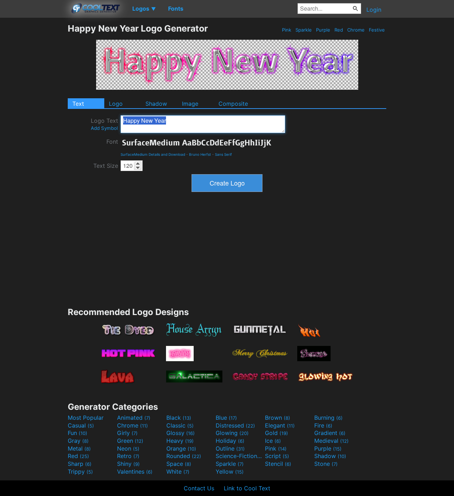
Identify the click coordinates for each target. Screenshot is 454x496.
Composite (233, 103)
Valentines (135, 471)
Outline (230, 448)
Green (130, 440)
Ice (273, 440)
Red (338, 30)
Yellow (230, 471)
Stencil (278, 463)
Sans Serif (223, 154)
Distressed (235, 425)
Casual (81, 425)
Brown (277, 417)
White (177, 471)
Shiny (128, 463)
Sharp (80, 463)
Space (178, 463)
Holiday (230, 440)
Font (112, 141)
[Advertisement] (33, 129)
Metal (79, 448)
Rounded (183, 455)
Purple (323, 30)
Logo (116, 103)
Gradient (329, 432)
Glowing (232, 432)
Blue (226, 417)
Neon (128, 448)
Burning (328, 417)
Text (78, 103)
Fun (77, 432)
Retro (128, 455)
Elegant (280, 425)
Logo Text (104, 124)
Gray (78, 440)
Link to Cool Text (247, 488)
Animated (133, 417)
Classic (180, 425)
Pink (287, 30)
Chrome (356, 30)
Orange (181, 448)
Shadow (156, 103)
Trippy (80, 471)
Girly (127, 432)
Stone (326, 463)
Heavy (180, 440)
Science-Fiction (239, 455)
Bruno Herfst (200, 154)
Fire (323, 425)
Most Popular (86, 417)
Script (277, 455)
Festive (376, 30)
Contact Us (199, 488)
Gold (276, 432)
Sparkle (303, 30)
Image (190, 103)
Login (373, 9)
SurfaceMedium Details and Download (153, 154)
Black (178, 417)
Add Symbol (104, 128)
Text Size (105, 165)
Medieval (331, 440)
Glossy (180, 432)
